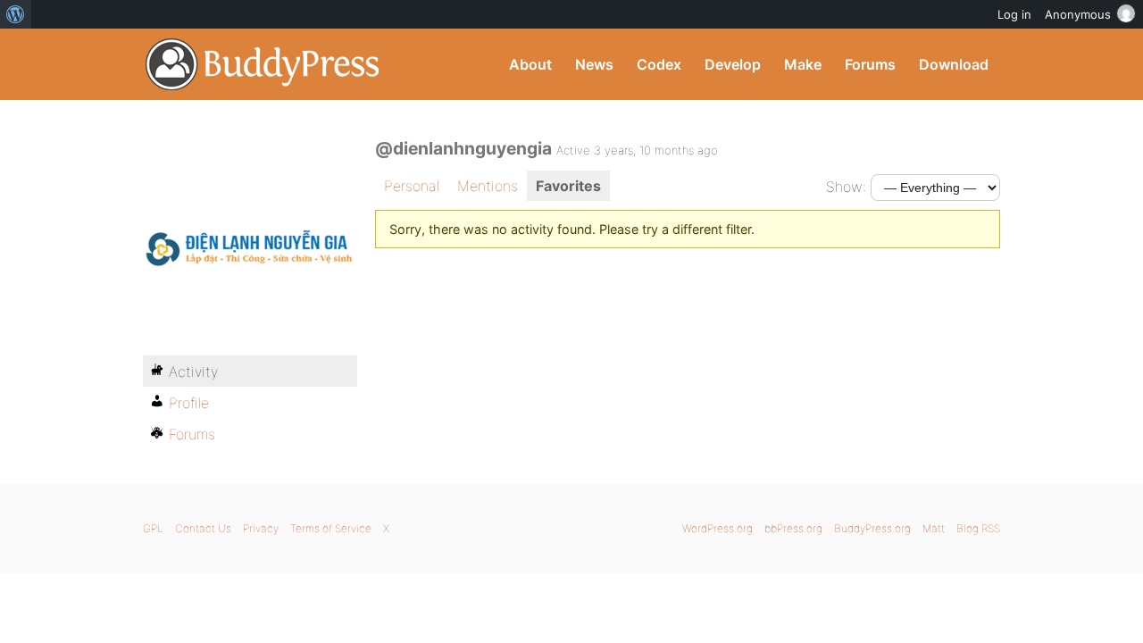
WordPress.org (717, 528)
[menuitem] (15, 14)
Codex (659, 64)
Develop (733, 64)
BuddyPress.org (263, 64)
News (594, 64)
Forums (870, 64)
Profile (189, 403)
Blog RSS (978, 528)
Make (803, 64)
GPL (153, 528)
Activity (193, 371)
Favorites (568, 186)
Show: (846, 187)
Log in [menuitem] (1014, 14)
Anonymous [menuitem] (1078, 14)
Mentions (487, 186)
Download (954, 64)
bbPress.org (793, 528)
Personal (411, 186)
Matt (933, 528)
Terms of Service (330, 528)
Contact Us (203, 528)
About (530, 64)
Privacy (261, 528)
